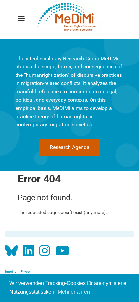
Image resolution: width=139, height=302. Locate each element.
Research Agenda (70, 147)
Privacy (26, 271)
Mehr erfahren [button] (74, 292)
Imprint (10, 271)
